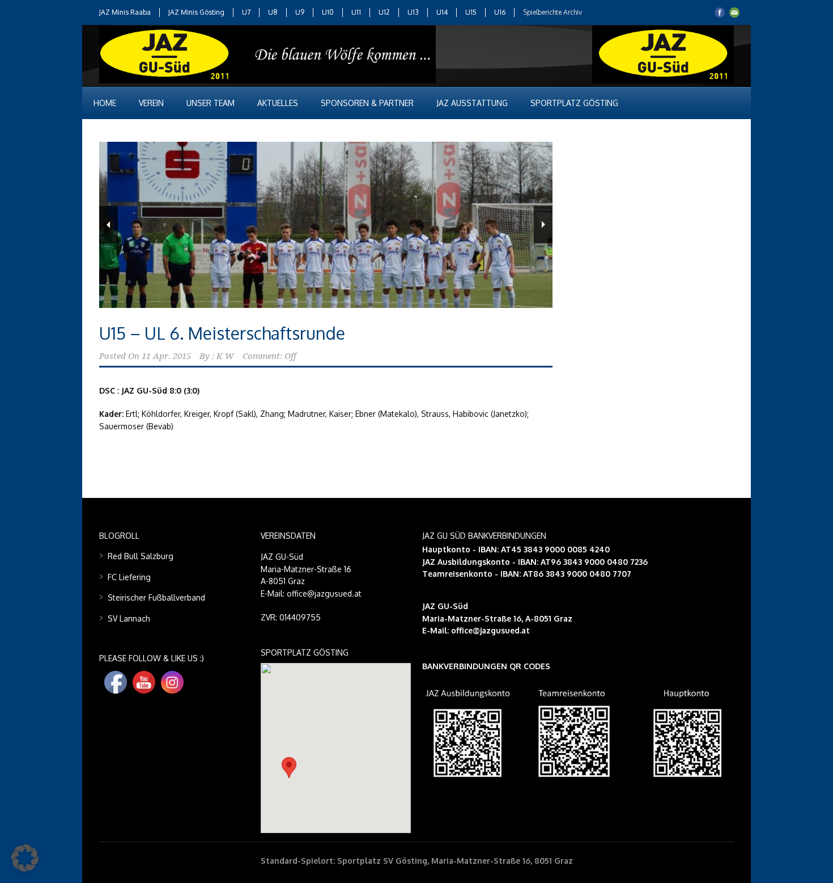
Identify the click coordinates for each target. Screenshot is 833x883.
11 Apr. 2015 (166, 356)
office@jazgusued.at (490, 630)
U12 (384, 12)
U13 (413, 12)
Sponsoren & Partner (367, 103)
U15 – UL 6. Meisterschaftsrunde (222, 333)
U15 (471, 12)
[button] (289, 767)
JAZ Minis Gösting (196, 12)
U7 (246, 12)
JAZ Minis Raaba (125, 12)
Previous (108, 224)
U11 (356, 12)
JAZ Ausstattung (472, 103)
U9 (299, 12)
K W (225, 356)
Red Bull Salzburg (140, 556)
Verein (151, 103)
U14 (442, 12)
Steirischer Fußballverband (156, 597)
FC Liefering (129, 577)
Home (105, 103)
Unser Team (210, 103)
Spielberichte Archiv (552, 12)
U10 (328, 12)
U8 (273, 12)
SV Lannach (129, 618)
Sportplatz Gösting (574, 103)
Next (543, 224)
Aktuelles (277, 103)
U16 (499, 12)
